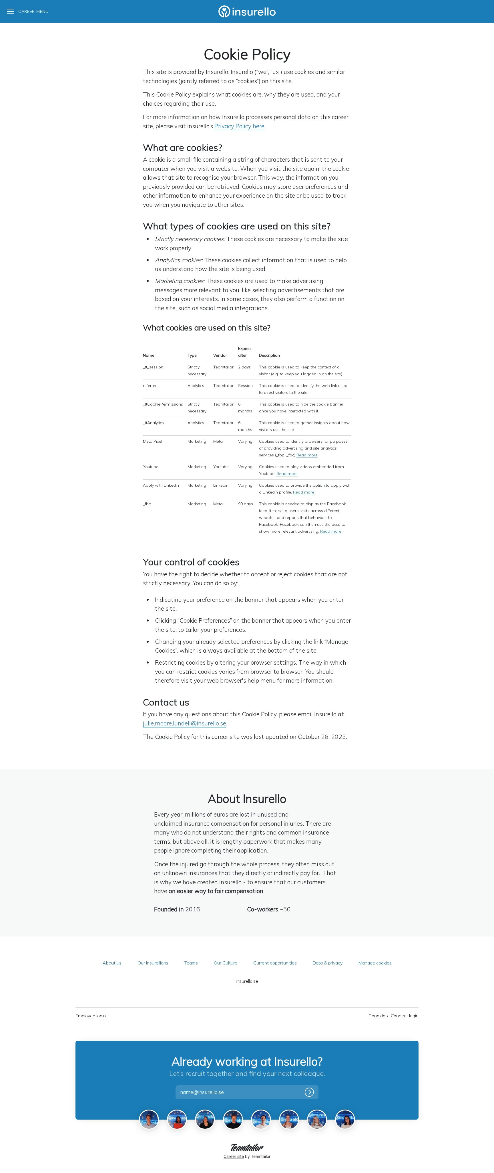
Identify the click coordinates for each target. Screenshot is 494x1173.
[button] (208, 1092)
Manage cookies (375, 963)
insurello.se (247, 981)
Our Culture (225, 963)
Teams (191, 963)
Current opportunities (275, 963)
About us (112, 963)
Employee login (90, 1015)
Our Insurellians (153, 963)
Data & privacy (327, 963)
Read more (307, 455)
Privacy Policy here (239, 126)
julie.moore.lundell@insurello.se (184, 723)
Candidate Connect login (393, 1015)
